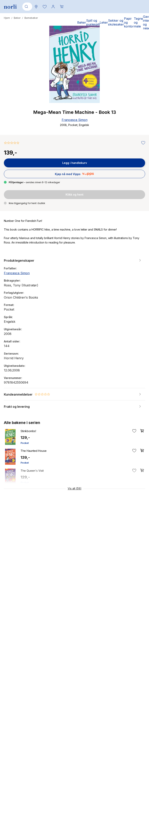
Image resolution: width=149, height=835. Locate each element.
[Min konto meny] (53, 6)
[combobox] (26, 7)
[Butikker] (36, 6)
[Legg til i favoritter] (142, 143)
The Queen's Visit (32, 470)
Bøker (17, 17)
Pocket (25, 443)
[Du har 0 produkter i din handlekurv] (61, 6)
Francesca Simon (74, 120)
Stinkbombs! (28, 431)
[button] (44, 6)
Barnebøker (31, 17)
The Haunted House (34, 450)
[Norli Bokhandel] (10, 6)
